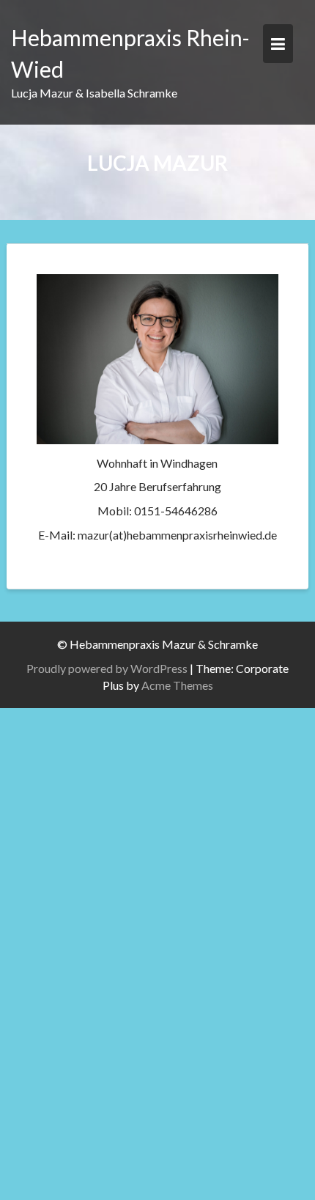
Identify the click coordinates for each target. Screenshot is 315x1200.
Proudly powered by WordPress (107, 668)
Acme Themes (177, 685)
